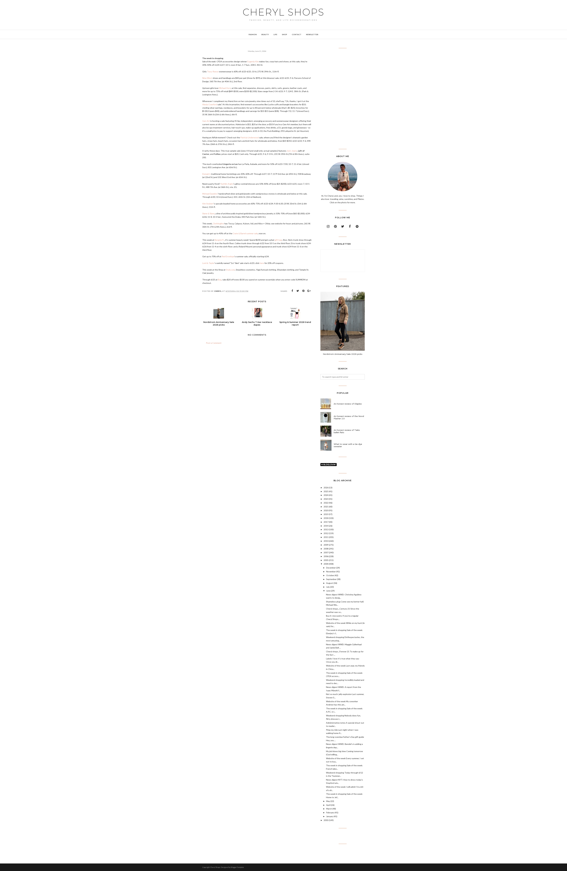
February (330, 812)
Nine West (207, 78)
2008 (326, 548)
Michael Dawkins (210, 193)
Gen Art (206, 121)
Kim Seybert (208, 203)
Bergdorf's (219, 240)
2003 (326, 820)
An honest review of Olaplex (348, 404)
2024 (326, 495)
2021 (326, 506)
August (329, 583)
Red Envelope (228, 256)
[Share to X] (297, 291)
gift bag (278, 240)
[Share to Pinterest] (303, 291)
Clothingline (218, 223)
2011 (326, 537)
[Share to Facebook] (292, 291)
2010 (326, 541)
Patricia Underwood (249, 137)
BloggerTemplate (237, 867)
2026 (326, 487)
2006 (326, 556)
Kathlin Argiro (227, 184)
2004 (326, 564)
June (328, 590)
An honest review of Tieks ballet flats (347, 431)
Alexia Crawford (209, 104)
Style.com (230, 269)
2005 (326, 560)
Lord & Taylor (208, 263)
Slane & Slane (208, 213)
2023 (326, 499)
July (328, 587)
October (330, 575)
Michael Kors (225, 88)
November (331, 571)
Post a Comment (213, 343)
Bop (220, 279)
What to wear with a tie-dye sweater (348, 445)
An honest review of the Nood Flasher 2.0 (349, 417)
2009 (326, 545)
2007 (326, 552)
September (331, 579)
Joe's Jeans (292, 150)
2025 (326, 491)
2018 (326, 518)
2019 (326, 514)
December (331, 567)
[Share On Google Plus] (309, 291)
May (328, 801)
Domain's (206, 174)
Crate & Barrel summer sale (245, 233)
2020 (326, 510)
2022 (326, 502)
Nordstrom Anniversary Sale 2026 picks (342, 354)
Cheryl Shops (283, 12)
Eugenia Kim (253, 61)
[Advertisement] (342, 98)
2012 (326, 533)
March (329, 808)
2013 (326, 529)
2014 (326, 525)
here (262, 263)
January (329, 816)
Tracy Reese (213, 71)
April (328, 805)
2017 (326, 522)
